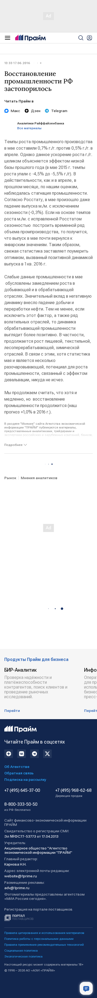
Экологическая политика (23, 956)
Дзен (35, 111)
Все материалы (29, 128)
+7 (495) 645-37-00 (22, 790)
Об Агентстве (16, 766)
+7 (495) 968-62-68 (73, 793)
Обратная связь (19, 773)
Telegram (59, 111)
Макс (15, 111)
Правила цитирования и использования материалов (44, 933)
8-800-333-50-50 (20, 807)
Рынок (10, 478)
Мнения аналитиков (39, 478)
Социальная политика (21, 950)
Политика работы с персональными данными (39, 939)
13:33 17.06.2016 (17, 63)
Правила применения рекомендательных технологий (44, 945)
